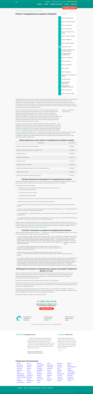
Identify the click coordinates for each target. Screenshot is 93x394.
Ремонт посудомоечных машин (30, 10)
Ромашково (29, 365)
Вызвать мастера (69, 8)
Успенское (29, 373)
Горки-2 (49, 370)
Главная (39, 4)
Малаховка (49, 368)
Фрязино (39, 375)
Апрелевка (39, 377)
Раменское (59, 377)
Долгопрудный (40, 365)
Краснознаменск (20, 375)
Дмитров (59, 380)
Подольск (59, 370)
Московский (50, 365)
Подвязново (20, 380)
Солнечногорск (20, 382)
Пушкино (29, 372)
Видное (69, 363)
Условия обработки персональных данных (49, 391)
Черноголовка (70, 378)
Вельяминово (30, 380)
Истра (48, 377)
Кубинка (49, 380)
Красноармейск (71, 373)
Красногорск (20, 365)
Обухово (29, 378)
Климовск (49, 373)
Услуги (46, 4)
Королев (29, 368)
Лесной (69, 380)
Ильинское (19, 368)
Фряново (29, 382)
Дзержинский (20, 366)
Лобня (28, 370)
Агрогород (29, 377)
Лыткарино (39, 368)
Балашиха (59, 363)
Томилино (59, 365)
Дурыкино (49, 375)
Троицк (18, 372)
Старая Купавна (71, 372)
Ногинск (19, 378)
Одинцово (59, 366)
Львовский (69, 375)
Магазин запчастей (56, 4)
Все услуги (63, 13)
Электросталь (40, 378)
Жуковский (39, 373)
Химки (48, 363)
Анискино (49, 372)
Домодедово (40, 370)
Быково (69, 368)
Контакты (74, 4)
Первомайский (20, 373)
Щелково (39, 372)
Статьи (66, 4)
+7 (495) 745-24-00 (71, 1)
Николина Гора (60, 373)
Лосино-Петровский (21, 377)
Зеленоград (70, 377)
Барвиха (69, 365)
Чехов (38, 382)
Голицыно (59, 375)
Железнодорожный (71, 366)
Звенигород (60, 378)
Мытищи (19, 363)
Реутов (28, 363)
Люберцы (39, 363)
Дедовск (59, 372)
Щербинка (39, 366)
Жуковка (29, 366)
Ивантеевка (19, 370)
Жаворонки (70, 370)
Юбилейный (50, 366)
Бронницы (49, 378)
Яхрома (39, 380)
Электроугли (30, 375)
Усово (58, 368)
